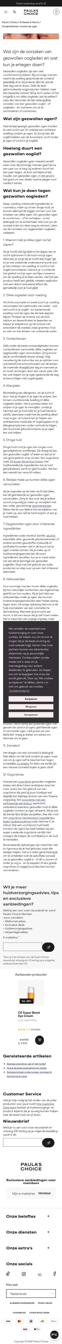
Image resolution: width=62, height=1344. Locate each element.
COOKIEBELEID (19, 1313)
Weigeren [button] (31, 706)
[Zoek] (14, 12)
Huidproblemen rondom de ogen (19, 26)
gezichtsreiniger (41, 506)
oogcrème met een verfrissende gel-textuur (24, 801)
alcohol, (51, 535)
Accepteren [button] (31, 714)
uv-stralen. (23, 763)
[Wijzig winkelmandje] (56, 12)
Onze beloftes (20, 1216)
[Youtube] (39, 1274)
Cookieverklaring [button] (19, 691)
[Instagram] (24, 1274)
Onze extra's (19, 1248)
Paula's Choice (10, 22)
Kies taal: (12, 1284)
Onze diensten (21, 1232)
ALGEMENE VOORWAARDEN (22, 1303)
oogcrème (24, 781)
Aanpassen (31, 699)
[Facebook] (55, 1274)
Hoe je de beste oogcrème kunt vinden (27, 1068)
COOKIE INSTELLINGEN (39, 1313)
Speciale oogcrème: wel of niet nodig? (26, 1063)
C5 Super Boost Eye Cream (26, 461)
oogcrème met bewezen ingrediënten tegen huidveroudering (29, 819)
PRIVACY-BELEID (45, 1303)
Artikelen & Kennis (30, 22)
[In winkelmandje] (39, 1040)
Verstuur (44, 1193)
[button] (54, 1335)
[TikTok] (8, 1274)
